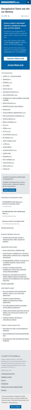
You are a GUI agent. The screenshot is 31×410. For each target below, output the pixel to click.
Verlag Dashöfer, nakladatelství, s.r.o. (14, 113)
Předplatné (4, 384)
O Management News (8, 374)
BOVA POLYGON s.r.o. (9, 103)
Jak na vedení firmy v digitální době (14, 250)
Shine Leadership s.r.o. (10, 122)
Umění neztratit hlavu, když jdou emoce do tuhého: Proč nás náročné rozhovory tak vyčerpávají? (16, 313)
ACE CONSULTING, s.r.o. (10, 95)
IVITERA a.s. (16, 356)
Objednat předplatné (15, 59)
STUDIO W (6, 169)
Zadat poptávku (9, 190)
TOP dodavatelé (6, 73)
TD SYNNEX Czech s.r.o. (10, 134)
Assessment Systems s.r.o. (11, 92)
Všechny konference (7, 228)
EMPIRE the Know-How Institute (13, 106)
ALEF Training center (9, 141)
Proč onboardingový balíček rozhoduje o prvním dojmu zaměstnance (15, 306)
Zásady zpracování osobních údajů (11, 387)
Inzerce (3, 380)
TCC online (6, 85)
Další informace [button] (13, 402)
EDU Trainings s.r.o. (9, 159)
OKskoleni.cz (7, 79)
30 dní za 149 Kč (14, 42)
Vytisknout (26, 16)
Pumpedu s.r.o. (7, 156)
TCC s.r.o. (6, 125)
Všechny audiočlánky (7, 284)
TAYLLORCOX (7, 147)
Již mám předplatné (15, 65)
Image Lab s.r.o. (8, 89)
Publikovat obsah (6, 377)
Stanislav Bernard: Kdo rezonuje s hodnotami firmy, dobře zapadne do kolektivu (14, 239)
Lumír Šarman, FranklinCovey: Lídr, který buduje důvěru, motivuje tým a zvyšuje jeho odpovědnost (16, 255)
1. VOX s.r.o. (6, 144)
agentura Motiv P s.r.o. (10, 150)
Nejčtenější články (7, 288)
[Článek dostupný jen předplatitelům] (9, 16)
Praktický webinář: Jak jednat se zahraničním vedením (12, 319)
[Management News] (10, 2)
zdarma (20, 44)
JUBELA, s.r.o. (7, 128)
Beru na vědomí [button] (15, 406)
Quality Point (7, 153)
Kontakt (3, 390)
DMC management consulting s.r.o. (14, 116)
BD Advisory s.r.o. (8, 137)
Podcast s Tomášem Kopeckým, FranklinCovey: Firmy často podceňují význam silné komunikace (14, 269)
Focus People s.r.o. (8, 163)
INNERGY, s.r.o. (7, 82)
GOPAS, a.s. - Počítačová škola (12, 76)
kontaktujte (22, 52)
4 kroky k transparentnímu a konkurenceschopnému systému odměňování (13, 300)
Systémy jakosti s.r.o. (9, 119)
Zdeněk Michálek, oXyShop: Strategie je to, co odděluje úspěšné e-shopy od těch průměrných (16, 262)
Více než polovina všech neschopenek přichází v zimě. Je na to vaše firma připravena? (14, 293)
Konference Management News (11, 198)
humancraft (6, 109)
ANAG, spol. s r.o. (8, 166)
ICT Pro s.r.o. (7, 131)
